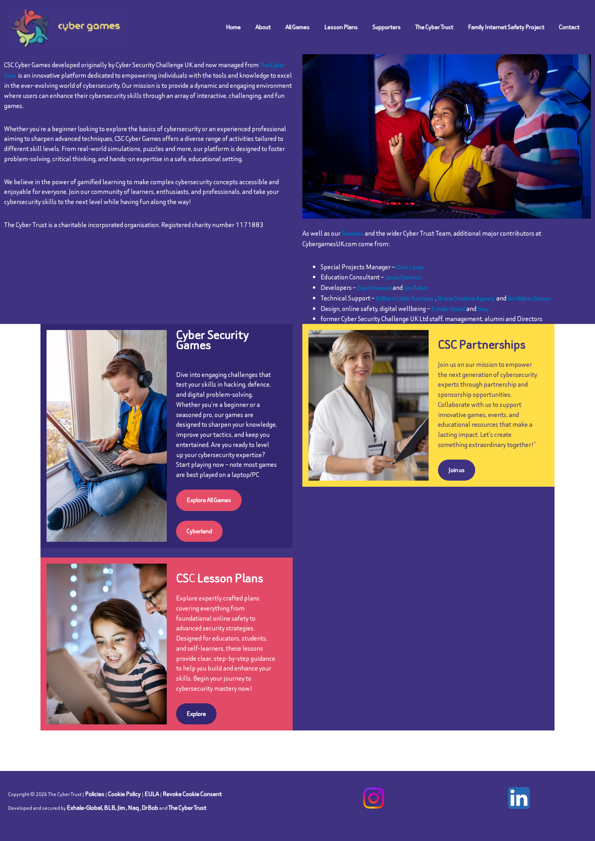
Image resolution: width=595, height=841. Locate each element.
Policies (94, 794)
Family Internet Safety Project (506, 27)
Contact (569, 27)
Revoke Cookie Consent (192, 794)
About (263, 27)
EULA (151, 794)
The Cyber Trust (434, 27)
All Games (297, 27)
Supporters (386, 27)
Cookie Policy (124, 794)
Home (233, 27)
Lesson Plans (341, 27)
